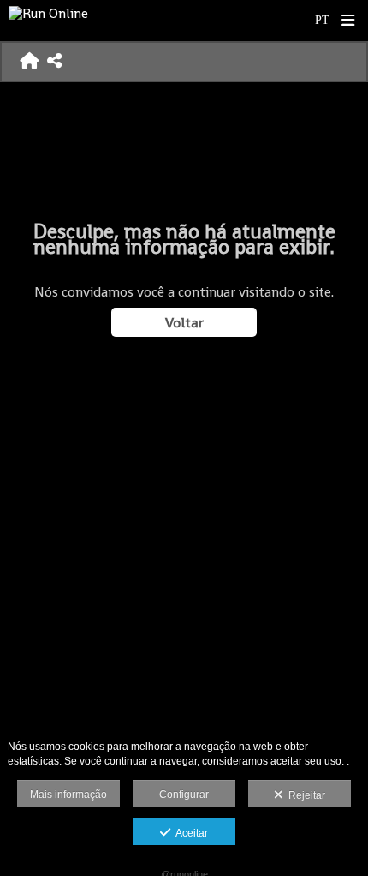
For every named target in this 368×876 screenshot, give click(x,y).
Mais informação (68, 795)
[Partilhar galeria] (54, 62)
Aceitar (189, 833)
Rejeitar (304, 795)
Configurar (184, 795)
